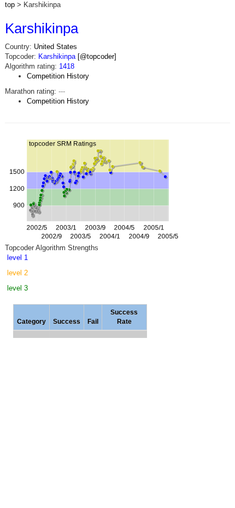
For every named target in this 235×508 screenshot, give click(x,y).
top (10, 5)
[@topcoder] (97, 56)
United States (55, 47)
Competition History (58, 76)
